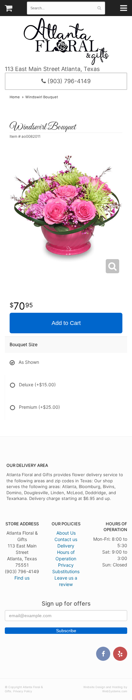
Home (15, 97)
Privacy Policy (22, 691)
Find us (21, 578)
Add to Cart (66, 323)
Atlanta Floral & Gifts (66, 41)
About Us (66, 533)
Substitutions (65, 571)
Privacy (66, 565)
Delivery (65, 545)
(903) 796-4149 (68, 81)
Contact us (65, 539)
